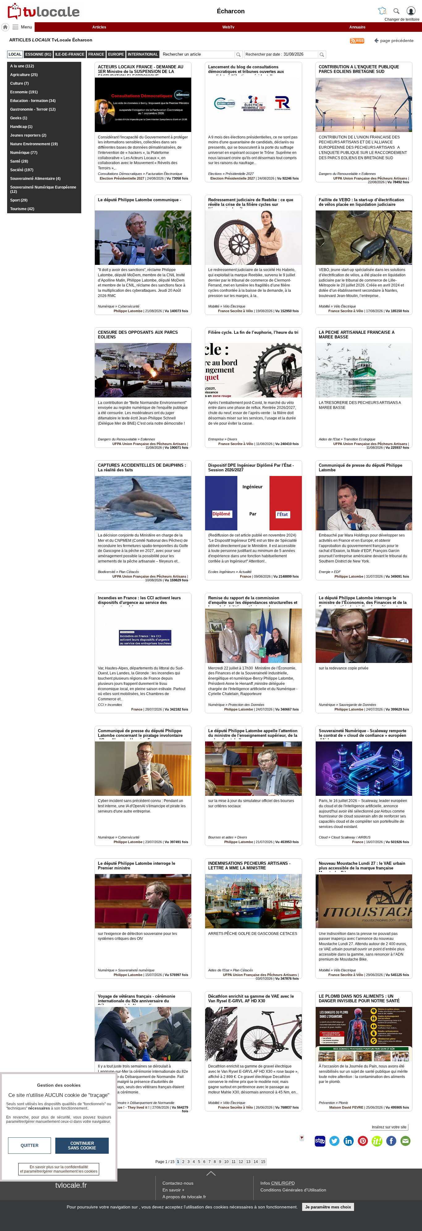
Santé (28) (19, 161)
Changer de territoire (402, 19)
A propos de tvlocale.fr (184, 1196)
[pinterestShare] (363, 1141)
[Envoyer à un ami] (405, 1141)
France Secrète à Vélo (235, 311)
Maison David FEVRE (346, 1107)
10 (226, 1162)
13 (248, 1162)
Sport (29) (18, 200)
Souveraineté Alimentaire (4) (35, 178)
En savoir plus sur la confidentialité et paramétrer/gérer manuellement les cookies (58, 1169)
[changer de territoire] (382, 10)
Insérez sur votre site (389, 1127)
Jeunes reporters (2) (28, 135)
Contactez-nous (177, 1183)
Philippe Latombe (128, 311)
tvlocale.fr (71, 1185)
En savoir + (173, 1189)
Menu (26, 26)
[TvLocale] (42, 11)
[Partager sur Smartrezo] (320, 1141)
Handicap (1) (21, 127)
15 (263, 1162)
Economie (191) (24, 92)
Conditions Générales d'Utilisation (293, 1189)
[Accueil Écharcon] (5, 27)
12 (241, 1162)
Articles (99, 27)
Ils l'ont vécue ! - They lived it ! (125, 1107)
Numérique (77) (23, 153)
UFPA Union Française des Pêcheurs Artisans (370, 178)
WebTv (228, 27)
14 (256, 1162)
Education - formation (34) (33, 101)
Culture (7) (19, 83)
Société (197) (21, 170)
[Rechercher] (396, 10)
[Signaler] (306, 1141)
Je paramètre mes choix (328, 1207)
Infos (277, 1183)
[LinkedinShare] (348, 1141)
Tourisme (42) (22, 209)
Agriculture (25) (24, 75)
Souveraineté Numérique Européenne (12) (43, 189)
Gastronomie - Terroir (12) (33, 109)
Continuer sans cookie (82, 1145)
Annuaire (357, 27)
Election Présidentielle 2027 (122, 178)
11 (234, 1162)
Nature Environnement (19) (34, 144)
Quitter (29, 1145)
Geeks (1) (18, 118)
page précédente (397, 40)
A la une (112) (22, 66)
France (245, 576)
